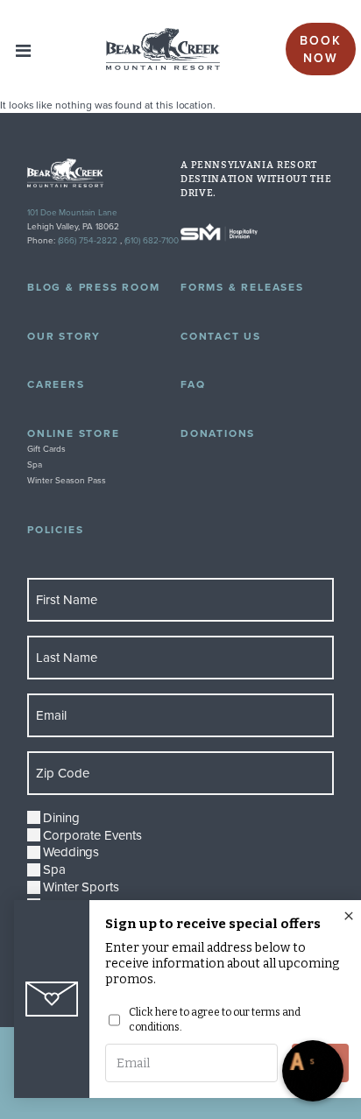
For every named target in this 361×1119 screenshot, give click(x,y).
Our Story (64, 335)
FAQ (192, 384)
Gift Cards (46, 448)
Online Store (73, 433)
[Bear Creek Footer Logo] (103, 172)
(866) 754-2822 (87, 240)
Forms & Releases (242, 286)
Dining (61, 818)
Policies (55, 529)
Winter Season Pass (66, 480)
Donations (217, 433)
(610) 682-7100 (151, 240)
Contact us (220, 335)
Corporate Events (92, 835)
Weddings (71, 852)
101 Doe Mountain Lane (72, 212)
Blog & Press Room (93, 286)
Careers (56, 384)
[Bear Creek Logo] (163, 49)
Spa (34, 464)
